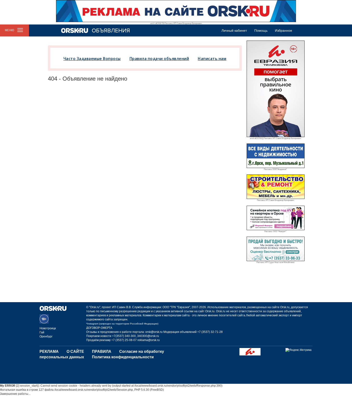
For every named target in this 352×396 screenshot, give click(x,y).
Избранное (283, 30)
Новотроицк (48, 328)
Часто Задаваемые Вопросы (92, 58)
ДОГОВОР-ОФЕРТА (99, 328)
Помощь (260, 30)
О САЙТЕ (75, 351)
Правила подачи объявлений (159, 58)
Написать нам (212, 58)
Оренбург (46, 336)
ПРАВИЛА (101, 351)
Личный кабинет (234, 30)
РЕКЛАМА (49, 351)
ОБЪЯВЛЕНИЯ (111, 30)
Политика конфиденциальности (123, 357)
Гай (42, 332)
